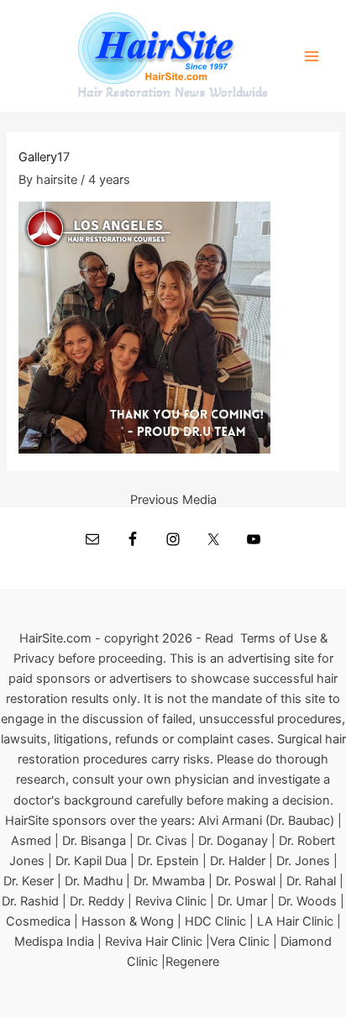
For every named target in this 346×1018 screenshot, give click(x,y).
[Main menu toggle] (311, 56)
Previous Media (173, 500)
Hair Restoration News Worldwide (173, 92)
